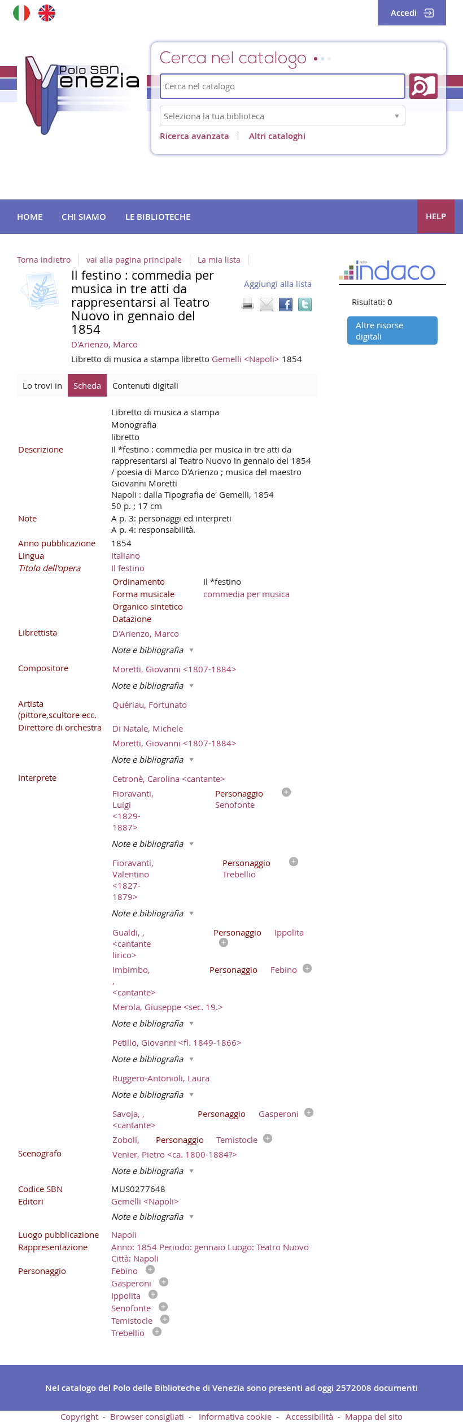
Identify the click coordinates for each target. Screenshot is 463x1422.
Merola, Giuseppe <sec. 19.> (167, 1006)
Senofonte (235, 804)
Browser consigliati (147, 1416)
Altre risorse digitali (379, 330)
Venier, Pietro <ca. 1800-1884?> (174, 1154)
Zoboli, (125, 1139)
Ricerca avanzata (194, 136)
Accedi (404, 13)
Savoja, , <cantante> (134, 1119)
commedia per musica (246, 593)
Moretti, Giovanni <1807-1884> (174, 669)
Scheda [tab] (87, 385)
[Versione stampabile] (247, 304)
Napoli (124, 1234)
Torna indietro (44, 260)
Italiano (125, 555)
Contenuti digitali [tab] (145, 385)
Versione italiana (21, 12)
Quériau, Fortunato (149, 704)
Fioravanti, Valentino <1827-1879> (133, 879)
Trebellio (239, 874)
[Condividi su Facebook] (285, 304)
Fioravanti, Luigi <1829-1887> (133, 810)
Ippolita (289, 932)
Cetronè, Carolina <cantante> (168, 778)
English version (46, 12)
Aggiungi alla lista (278, 283)
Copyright (79, 1416)
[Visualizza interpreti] (283, 793)
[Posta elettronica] (266, 304)
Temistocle (236, 1139)
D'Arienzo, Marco (104, 344)
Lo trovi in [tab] (42, 385)
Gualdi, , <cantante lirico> (131, 943)
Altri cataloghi (277, 136)
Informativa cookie (235, 1416)
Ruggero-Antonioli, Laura (160, 1078)
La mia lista (219, 260)
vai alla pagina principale (134, 260)
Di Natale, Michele (147, 728)
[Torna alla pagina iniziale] (82, 95)
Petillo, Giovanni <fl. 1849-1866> (177, 1042)
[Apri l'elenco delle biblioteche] (396, 115)
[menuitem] (29, 217)
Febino (283, 969)
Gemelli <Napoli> (247, 358)
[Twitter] (305, 304)
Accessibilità (309, 1416)
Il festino (128, 567)
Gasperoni (279, 1113)
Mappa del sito (374, 1416)
